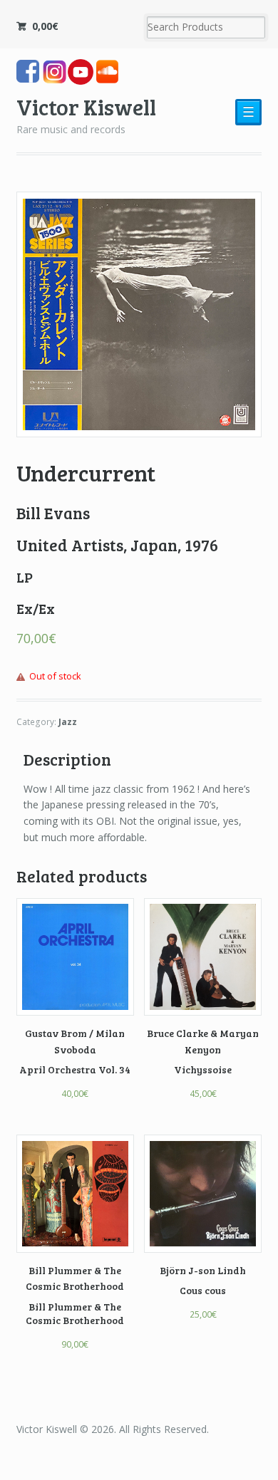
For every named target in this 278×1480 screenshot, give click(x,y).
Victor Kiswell (86, 106)
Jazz (67, 722)
